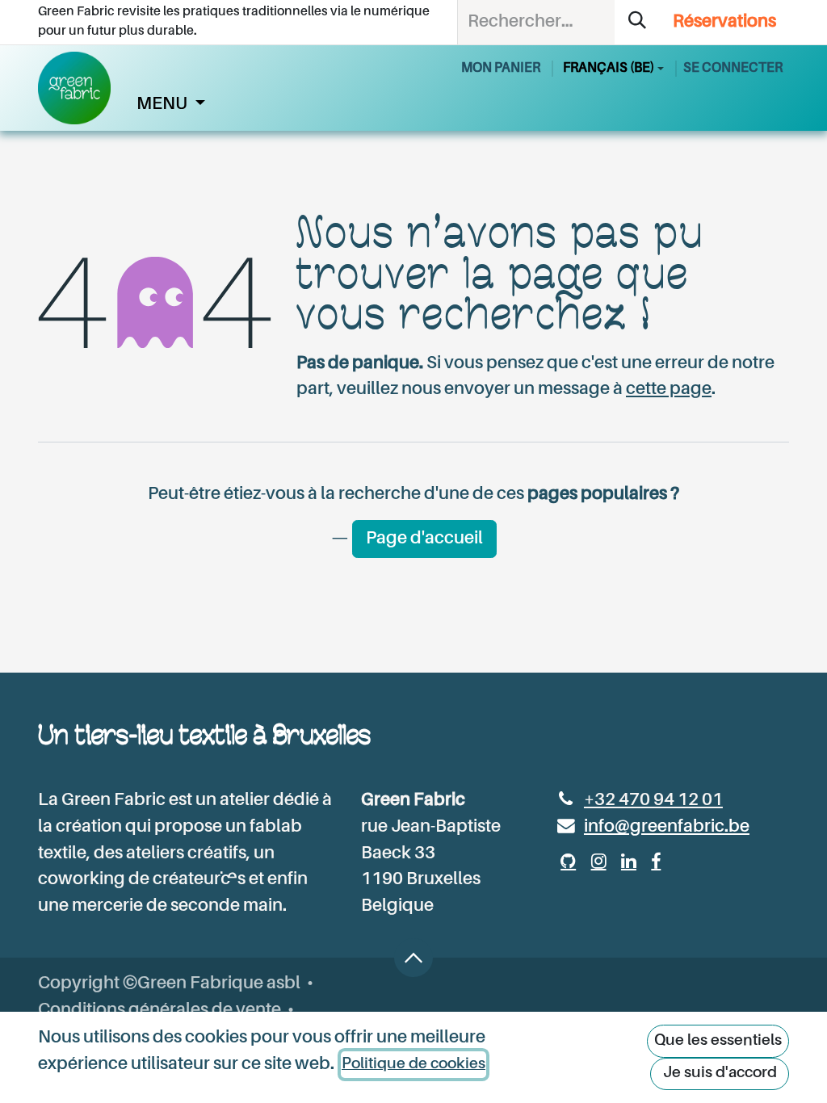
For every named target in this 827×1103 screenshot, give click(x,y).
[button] (413, 957)
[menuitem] (171, 104)
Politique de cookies (413, 1064)
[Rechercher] (637, 22)
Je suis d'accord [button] (720, 1072)
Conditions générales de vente (159, 1010)
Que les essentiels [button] (718, 1040)
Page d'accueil (424, 538)
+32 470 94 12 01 (653, 800)
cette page (669, 389)
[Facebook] (656, 861)
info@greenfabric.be (666, 827)
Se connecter (733, 68)
